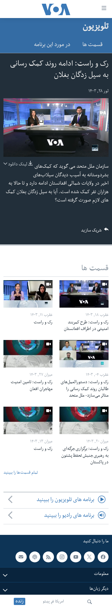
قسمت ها (92, 45)
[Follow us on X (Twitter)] (89, 556)
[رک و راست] (28, 294)
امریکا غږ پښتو (53, 602)
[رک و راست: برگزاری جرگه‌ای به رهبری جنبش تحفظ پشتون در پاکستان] (84, 420)
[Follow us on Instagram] (62, 556)
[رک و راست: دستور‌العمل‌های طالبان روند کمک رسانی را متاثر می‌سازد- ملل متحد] (84, 353)
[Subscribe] (21, 556)
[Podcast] (34, 556)
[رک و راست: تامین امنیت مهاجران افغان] (28, 353)
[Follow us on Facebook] (103, 556)
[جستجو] (89, 602)
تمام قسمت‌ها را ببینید (20, 473)
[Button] (95, 232)
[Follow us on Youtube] (75, 556)
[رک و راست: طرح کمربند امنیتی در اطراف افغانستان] (84, 294)
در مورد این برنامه (52, 45)
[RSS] (48, 556)
